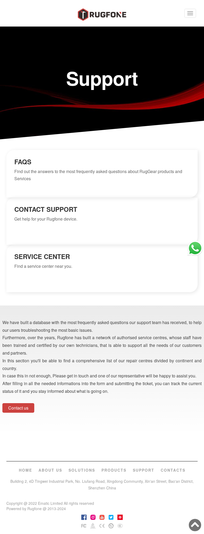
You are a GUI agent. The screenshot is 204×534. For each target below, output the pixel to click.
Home (25, 470)
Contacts (173, 470)
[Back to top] (195, 525)
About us (50, 470)
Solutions (82, 470)
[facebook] (84, 517)
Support (143, 470)
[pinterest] (120, 517)
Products (113, 470)
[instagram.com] (93, 517)
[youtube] (102, 517)
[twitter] (111, 517)
